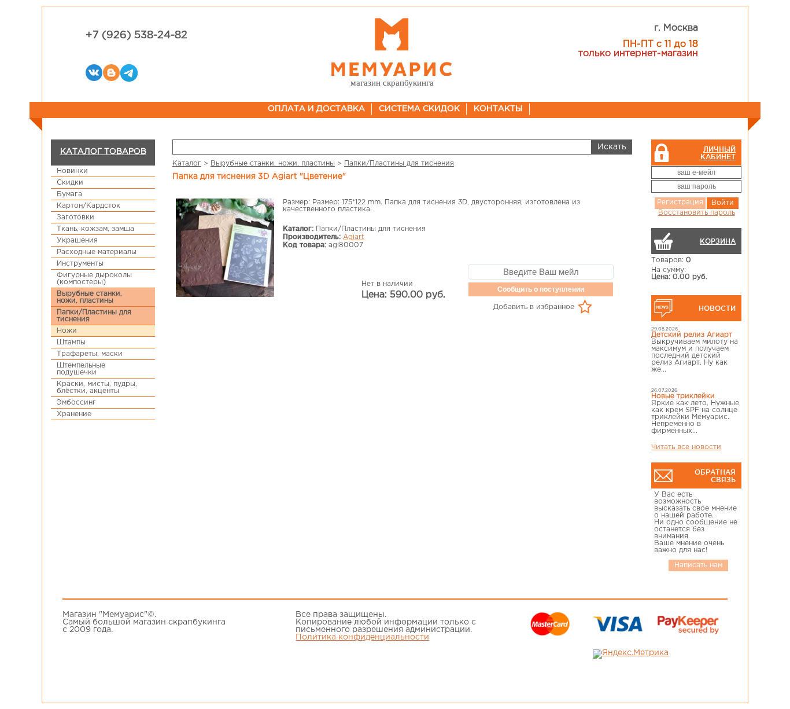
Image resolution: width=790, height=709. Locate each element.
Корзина (718, 241)
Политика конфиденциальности (362, 637)
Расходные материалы (96, 252)
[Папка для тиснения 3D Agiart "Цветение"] (225, 249)
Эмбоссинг (76, 402)
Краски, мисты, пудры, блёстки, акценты (97, 387)
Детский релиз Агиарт (691, 335)
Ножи (67, 331)
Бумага (69, 194)
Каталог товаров (103, 151)
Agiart (353, 237)
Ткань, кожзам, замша (95, 229)
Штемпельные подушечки (81, 369)
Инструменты (80, 263)
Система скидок (419, 108)
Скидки (70, 182)
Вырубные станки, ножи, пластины (89, 297)
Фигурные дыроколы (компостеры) (94, 278)
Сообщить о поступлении (540, 289)
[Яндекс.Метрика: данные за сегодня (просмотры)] (631, 654)
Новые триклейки (683, 396)
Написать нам (698, 565)
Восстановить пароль (696, 213)
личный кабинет (718, 152)
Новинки (72, 171)
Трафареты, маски (90, 354)
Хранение (74, 414)
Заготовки (75, 217)
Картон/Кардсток (88, 206)
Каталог (186, 163)
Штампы (71, 342)
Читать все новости (686, 447)
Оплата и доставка (316, 108)
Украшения (77, 240)
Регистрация (680, 202)
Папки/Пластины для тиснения (94, 315)
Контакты (498, 108)
